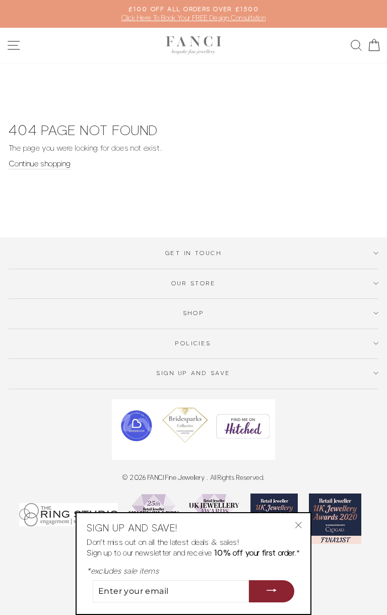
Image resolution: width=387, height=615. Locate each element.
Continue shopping (40, 163)
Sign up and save (193, 373)
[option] (193, 14)
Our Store (193, 283)
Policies (193, 343)
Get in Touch (193, 253)
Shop (194, 313)
